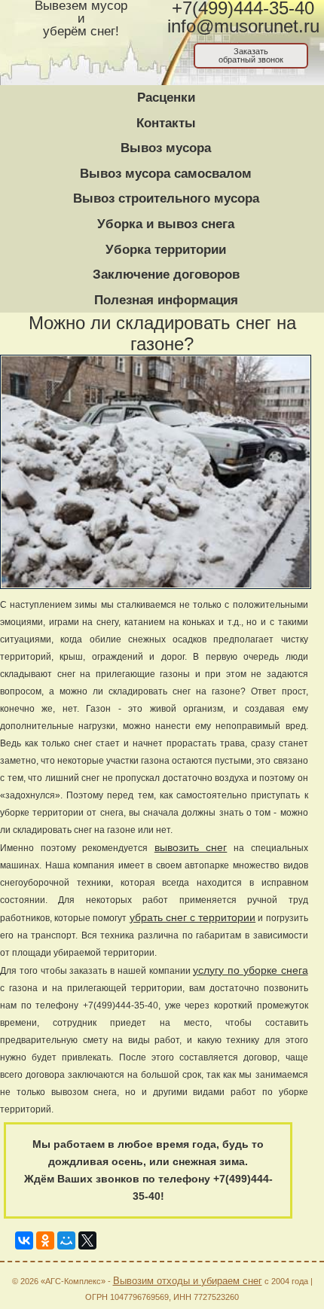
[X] (87, 1237)
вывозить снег (191, 847)
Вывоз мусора (166, 148)
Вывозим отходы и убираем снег (187, 1280)
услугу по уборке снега (250, 970)
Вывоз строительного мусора (166, 198)
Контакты (166, 123)
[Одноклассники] (45, 1237)
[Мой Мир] (66, 1237)
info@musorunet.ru (243, 26)
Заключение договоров (166, 274)
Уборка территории (165, 250)
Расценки (166, 97)
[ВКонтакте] (24, 1237)
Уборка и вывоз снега (165, 224)
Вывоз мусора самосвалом (166, 173)
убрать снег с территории (193, 917)
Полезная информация (166, 300)
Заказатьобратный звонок (251, 55)
